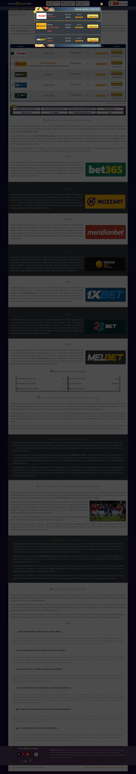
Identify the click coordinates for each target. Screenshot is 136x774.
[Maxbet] (41, 16)
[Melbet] (41, 40)
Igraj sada (93, 16)
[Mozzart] (41, 26)
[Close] (101, 4)
